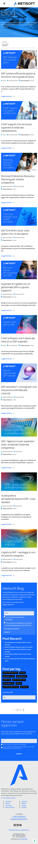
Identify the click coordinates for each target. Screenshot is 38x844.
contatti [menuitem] (24, 807)
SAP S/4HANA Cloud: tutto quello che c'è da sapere (15, 232)
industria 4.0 (8, 676)
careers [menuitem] (23, 805)
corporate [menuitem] (8, 805)
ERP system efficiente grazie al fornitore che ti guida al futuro (18, 75)
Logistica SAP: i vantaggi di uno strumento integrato (18, 554)
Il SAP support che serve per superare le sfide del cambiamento (16, 127)
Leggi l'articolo (6, 96)
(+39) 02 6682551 (19, 816)
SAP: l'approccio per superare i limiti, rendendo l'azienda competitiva (18, 444)
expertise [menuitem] (8, 801)
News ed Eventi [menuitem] (10, 807)
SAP (22, 673)
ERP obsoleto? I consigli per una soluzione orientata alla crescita (19, 390)
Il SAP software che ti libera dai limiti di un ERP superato (18, 340)
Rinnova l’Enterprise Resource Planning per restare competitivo (17, 179)
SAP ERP (24, 687)
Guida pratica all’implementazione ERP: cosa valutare (18, 499)
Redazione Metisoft (8, 186)
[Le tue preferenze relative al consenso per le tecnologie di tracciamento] (34, 840)
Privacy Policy (14, 830)
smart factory (19, 680)
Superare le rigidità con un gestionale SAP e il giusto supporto (15, 287)
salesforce (21, 676)
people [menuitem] (7, 803)
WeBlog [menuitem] (23, 803)
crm (18, 683)
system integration (10, 687)
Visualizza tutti (8, 692)
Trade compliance (10, 673)
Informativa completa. (11, 629)
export (6, 680)
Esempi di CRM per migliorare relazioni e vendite (19, 647)
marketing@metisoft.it (19, 819)
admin (4, 80)
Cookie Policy (24, 830)
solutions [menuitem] (24, 801)
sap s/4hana (8, 683)
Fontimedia (23, 839)
